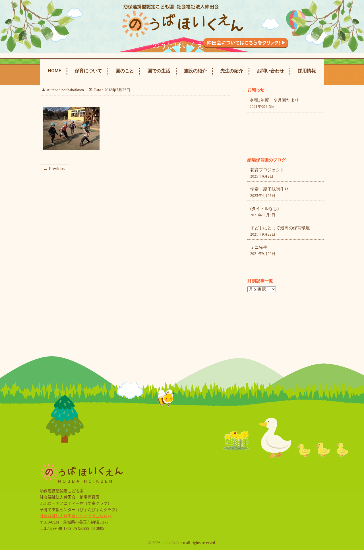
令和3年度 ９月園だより (274, 100)
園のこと (125, 70)
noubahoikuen (72, 90)
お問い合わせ (270, 70)
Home (54, 70)
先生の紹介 (231, 70)
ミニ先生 (258, 247)
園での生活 (159, 70)
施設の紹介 (195, 70)
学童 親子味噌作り (269, 189)
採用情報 (307, 70)
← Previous (54, 168)
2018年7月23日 (116, 90)
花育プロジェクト (267, 170)
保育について (88, 70)
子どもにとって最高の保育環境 (280, 228)
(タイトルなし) (264, 208)
